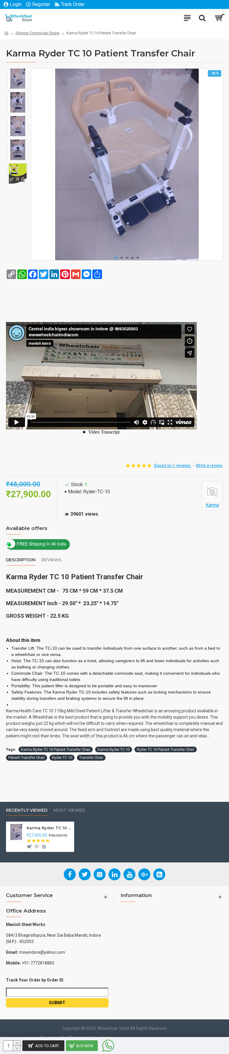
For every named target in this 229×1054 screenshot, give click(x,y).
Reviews (51, 560)
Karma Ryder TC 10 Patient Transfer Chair (55, 749)
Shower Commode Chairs (37, 33)
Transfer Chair (91, 757)
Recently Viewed (26, 810)
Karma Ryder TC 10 (114, 749)
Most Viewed (69, 810)
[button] (116, 257)
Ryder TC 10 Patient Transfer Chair (165, 749)
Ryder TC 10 (62, 757)
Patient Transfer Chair (26, 757)
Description (20, 560)
